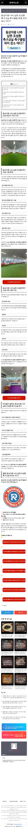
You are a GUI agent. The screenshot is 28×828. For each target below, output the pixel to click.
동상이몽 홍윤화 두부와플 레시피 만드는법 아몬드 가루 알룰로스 (14, 551)
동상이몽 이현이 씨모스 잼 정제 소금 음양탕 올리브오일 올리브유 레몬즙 (14, 589)
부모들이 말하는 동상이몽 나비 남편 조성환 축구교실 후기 (14, 101)
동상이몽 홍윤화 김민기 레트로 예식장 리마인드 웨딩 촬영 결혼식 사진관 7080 (14, 599)
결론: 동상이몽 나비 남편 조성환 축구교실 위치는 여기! (13, 105)
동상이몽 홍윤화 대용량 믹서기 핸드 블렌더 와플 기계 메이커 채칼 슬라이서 (14, 570)
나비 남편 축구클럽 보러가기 (14, 398)
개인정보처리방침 (13, 801)
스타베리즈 (4, 24)
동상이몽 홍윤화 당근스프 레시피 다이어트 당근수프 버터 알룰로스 (14, 561)
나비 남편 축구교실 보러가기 (14, 282)
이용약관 (4, 801)
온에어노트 (14, 3)
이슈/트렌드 (6, 10)
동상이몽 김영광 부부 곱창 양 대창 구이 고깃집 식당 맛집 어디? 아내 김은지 (14, 580)
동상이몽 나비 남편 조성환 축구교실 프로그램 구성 (14, 97)
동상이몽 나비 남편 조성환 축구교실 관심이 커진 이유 (14, 88)
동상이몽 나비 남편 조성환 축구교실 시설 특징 (13, 93)
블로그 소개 (23, 801)
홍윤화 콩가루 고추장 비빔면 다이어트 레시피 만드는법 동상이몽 (14, 542)
